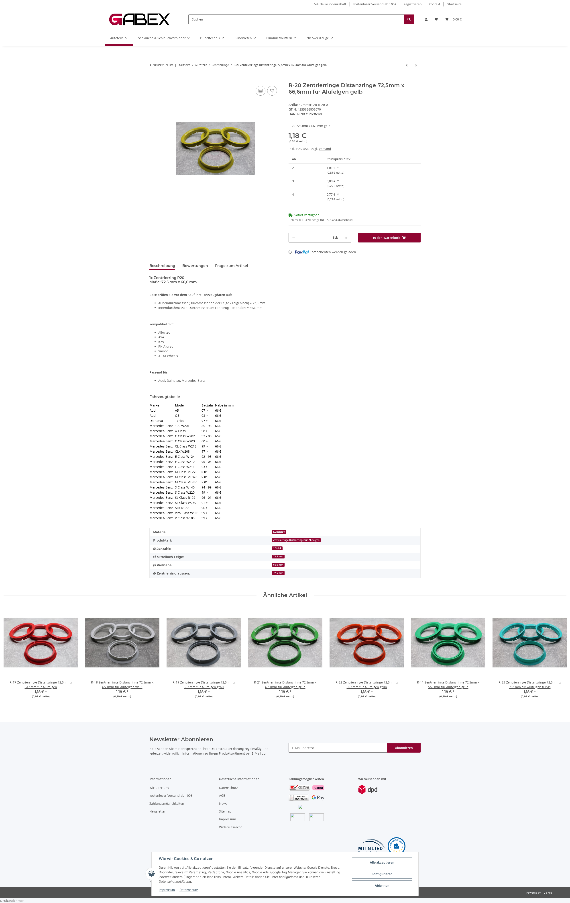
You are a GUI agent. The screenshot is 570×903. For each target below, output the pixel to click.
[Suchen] (409, 19)
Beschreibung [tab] (162, 266)
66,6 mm (278, 564)
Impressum (167, 890)
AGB (222, 795)
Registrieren (412, 4)
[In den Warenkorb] (153, 79)
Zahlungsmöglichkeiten (166, 803)
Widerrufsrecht (230, 827)
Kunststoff (279, 531)
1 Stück (277, 548)
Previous (11, 655)
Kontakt (434, 4)
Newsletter (157, 811)
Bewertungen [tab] (195, 266)
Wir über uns (159, 788)
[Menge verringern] (294, 237)
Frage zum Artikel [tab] (231, 266)
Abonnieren (404, 748)
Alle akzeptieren (382, 862)
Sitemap (225, 811)
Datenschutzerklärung (227, 749)
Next (559, 655)
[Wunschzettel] (436, 19)
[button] (426, 19)
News (223, 803)
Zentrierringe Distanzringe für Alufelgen (296, 540)
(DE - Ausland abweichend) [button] (336, 220)
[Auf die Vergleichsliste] (260, 91)
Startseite (454, 4)
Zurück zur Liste (163, 65)
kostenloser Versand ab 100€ (374, 4)
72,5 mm (278, 556)
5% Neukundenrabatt (330, 4)
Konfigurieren (382, 874)
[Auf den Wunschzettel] (272, 91)
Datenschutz (188, 890)
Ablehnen (382, 885)
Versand (325, 149)
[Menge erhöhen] (346, 237)
